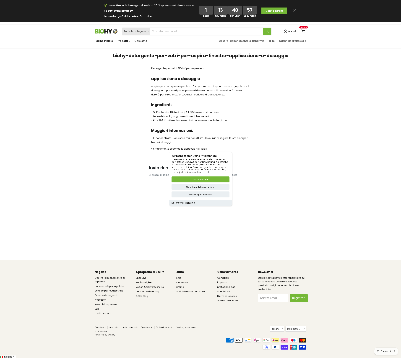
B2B (97, 308)
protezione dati (226, 287)
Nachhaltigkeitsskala (292, 41)
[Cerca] (267, 31)
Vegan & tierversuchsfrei (150, 287)
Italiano (276, 328)
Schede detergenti (106, 295)
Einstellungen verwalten (200, 194)
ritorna (180, 287)
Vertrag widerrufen (228, 300)
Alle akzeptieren (200, 179)
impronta (222, 282)
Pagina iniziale (104, 41)
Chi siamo (140, 41)
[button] (8, 356)
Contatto (182, 282)
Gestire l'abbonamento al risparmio (241, 41)
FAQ (178, 277)
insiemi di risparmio (106, 304)
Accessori (100, 299)
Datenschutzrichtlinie (183, 202)
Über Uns (141, 277)
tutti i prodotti (103, 313)
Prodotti (122, 41)
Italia (294, 328)
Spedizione (223, 291)
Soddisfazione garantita (190, 291)
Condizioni (223, 277)
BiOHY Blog (142, 296)
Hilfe (272, 41)
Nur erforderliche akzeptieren (200, 187)
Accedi (292, 31)
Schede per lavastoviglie (109, 290)
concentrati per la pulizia (109, 286)
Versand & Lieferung (147, 291)
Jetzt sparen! (274, 11)
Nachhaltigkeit (144, 282)
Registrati (298, 298)
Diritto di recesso (227, 296)
